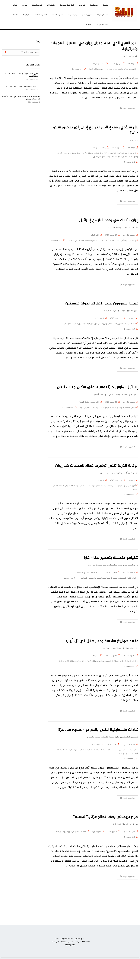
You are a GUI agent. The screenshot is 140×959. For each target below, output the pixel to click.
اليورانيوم (77, 153)
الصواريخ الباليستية (124, 661)
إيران (120, 69)
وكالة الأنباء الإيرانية (66, 661)
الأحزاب (15, 5)
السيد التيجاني (129, 744)
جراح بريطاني (65, 831)
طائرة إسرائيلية (80, 661)
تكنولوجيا (26, 14)
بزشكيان (101, 240)
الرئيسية (105, 5)
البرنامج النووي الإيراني (127, 153)
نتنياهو (84, 578)
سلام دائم (63, 153)
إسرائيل (125, 69)
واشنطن (114, 156)
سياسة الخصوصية (102, 24)
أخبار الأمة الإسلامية (67, 5)
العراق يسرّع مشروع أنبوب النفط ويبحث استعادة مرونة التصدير (21, 75)
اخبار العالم (95, 235)
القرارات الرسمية (57, 14)
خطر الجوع (82, 750)
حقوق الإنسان (87, 14)
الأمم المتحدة (111, 486)
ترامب (70, 153)
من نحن (15, 14)
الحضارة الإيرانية (104, 153)
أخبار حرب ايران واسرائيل (126, 486)
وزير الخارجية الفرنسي (72, 323)
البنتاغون (114, 153)
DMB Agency (67, 941)
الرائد (134, 750)
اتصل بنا (88, 24)
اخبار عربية (94, 402)
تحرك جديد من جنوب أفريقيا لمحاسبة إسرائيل (21, 86)
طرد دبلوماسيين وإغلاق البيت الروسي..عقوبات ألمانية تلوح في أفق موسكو (21, 98)
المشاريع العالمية (41, 14)
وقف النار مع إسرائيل (76, 240)
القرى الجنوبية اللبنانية (105, 407)
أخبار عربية (82, 5)
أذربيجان (132, 69)
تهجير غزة (98, 578)
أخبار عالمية (94, 5)
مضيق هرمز (122, 156)
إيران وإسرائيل (126, 240)
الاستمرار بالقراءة (129, 108)
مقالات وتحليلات (102, 14)
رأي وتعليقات (72, 14)
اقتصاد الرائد (51, 5)
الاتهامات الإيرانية (98, 486)
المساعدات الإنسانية (110, 750)
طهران (135, 489)
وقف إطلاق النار (91, 240)
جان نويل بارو (96, 323)
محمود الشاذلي (129, 235)
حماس (90, 578)
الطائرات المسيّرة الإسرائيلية (125, 407)
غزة (88, 323)
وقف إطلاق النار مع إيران (101, 156)
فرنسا (84, 323)
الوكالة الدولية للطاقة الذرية (64, 486)
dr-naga (131, 63)
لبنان (130, 156)
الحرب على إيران (111, 69)
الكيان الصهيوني (124, 578)
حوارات (24, 5)
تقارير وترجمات (37, 5)
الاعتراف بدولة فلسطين (127, 323)
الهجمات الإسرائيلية (96, 69)
